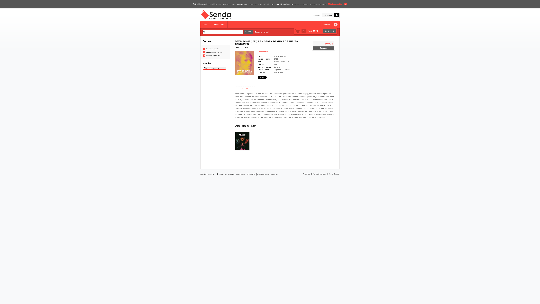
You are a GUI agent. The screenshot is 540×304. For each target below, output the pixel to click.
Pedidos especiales (213, 55)
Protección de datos (319, 174)
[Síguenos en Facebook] (336, 25)
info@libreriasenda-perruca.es (267, 174)
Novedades (219, 24)
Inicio (205, 24)
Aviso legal (306, 174)
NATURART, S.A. (280, 56)
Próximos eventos (213, 49)
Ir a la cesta (329, 31)
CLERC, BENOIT (241, 47)
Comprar (323, 48)
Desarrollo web (334, 174)
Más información (335, 4)
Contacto (316, 15)
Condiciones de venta (214, 52)
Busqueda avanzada (262, 32)
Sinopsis (244, 89)
